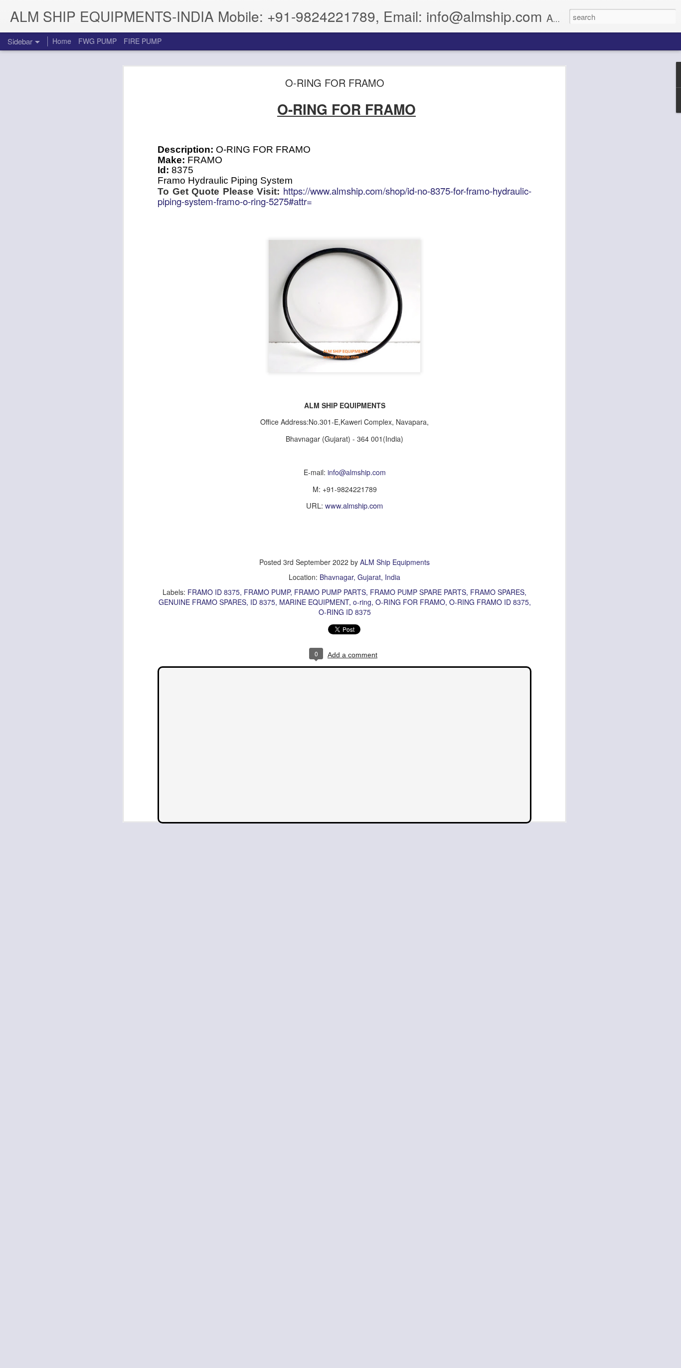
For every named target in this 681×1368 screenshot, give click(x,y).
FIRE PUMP (143, 41)
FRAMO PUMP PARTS (330, 592)
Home (61, 41)
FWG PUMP (97, 41)
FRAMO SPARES (497, 592)
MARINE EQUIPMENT (314, 602)
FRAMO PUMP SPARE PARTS (418, 592)
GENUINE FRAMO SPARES (202, 602)
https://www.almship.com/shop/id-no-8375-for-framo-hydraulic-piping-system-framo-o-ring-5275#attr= (344, 196)
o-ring (362, 602)
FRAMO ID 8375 (213, 592)
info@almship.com (357, 472)
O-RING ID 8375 (345, 612)
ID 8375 (262, 602)
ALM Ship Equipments (395, 562)
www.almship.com (354, 505)
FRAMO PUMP (267, 592)
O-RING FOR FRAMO (334, 82)
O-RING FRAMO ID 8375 (489, 602)
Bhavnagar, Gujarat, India (360, 577)
